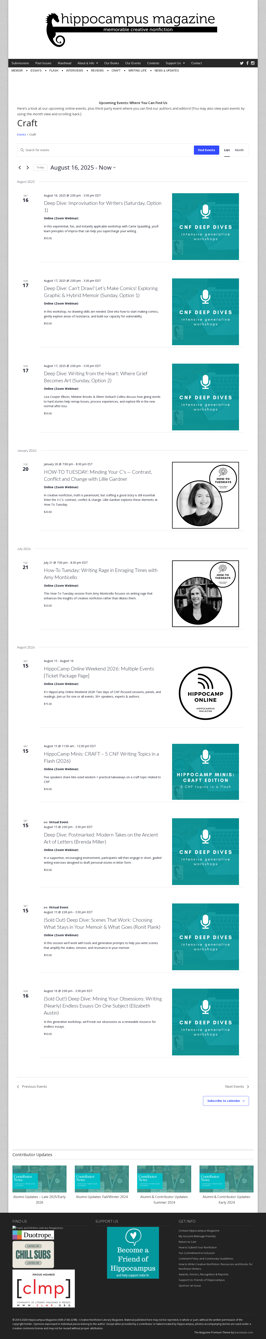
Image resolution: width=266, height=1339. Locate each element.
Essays (36, 70)
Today (40, 167)
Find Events (206, 150)
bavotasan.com (244, 1332)
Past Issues (43, 63)
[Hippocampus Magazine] (133, 26)
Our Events (133, 63)
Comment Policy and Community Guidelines (206, 1258)
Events (21, 134)
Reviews (97, 70)
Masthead (64, 63)
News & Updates (167, 70)
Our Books (111, 63)
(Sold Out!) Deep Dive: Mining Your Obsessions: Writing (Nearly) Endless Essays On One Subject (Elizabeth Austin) (103, 1005)
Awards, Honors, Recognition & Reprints (204, 1274)
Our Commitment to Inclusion (197, 1253)
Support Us (173, 63)
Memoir (17, 70)
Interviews (74, 70)
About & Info (86, 63)
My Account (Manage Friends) (197, 1236)
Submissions (20, 63)
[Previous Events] (19, 167)
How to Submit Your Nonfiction (198, 1247)
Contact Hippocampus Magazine (199, 1230)
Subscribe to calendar (223, 1101)
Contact (196, 63)
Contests (153, 63)
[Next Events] (27, 167)
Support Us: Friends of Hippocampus (202, 1280)
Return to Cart (187, 1242)
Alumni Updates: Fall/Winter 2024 (102, 1197)
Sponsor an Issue (190, 1285)
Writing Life (137, 70)
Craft (116, 70)
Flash (53, 70)
